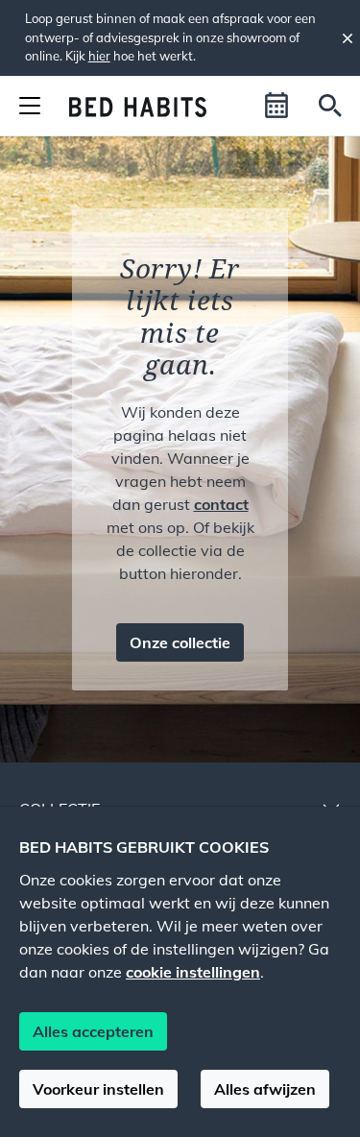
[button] (276, 105)
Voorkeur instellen (98, 1089)
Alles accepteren (93, 1031)
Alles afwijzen (265, 1089)
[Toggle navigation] (29, 105)
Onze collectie (180, 642)
